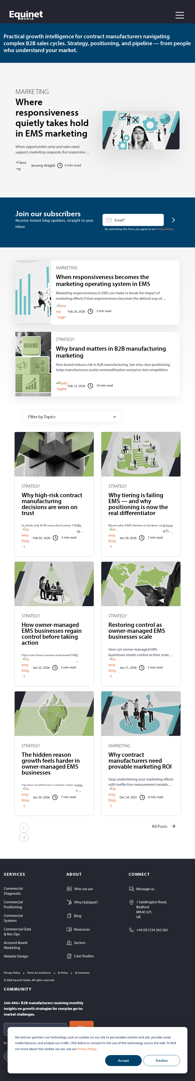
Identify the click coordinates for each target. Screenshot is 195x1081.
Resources (82, 929)
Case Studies (84, 955)
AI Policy (63, 972)
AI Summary (82, 972)
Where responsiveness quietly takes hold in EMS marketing (52, 117)
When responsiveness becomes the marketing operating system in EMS (103, 280)
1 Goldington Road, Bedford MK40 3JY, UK (151, 909)
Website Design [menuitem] (16, 956)
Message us (145, 888)
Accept (123, 1060)
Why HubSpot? (86, 902)
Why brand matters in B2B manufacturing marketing (111, 351)
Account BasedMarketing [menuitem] (15, 945)
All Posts (159, 826)
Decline (162, 1060)
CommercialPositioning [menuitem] (13, 904)
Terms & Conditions (39, 972)
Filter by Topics (42, 416)
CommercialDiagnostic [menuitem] (13, 891)
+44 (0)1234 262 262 (152, 929)
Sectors (79, 942)
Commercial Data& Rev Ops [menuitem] (17, 931)
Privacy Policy (87, 1049)
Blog (77, 915)
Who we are (83, 888)
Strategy (65, 339)
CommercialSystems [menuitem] (13, 918)
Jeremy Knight (43, 165)
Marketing (32, 91)
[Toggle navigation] (179, 15)
